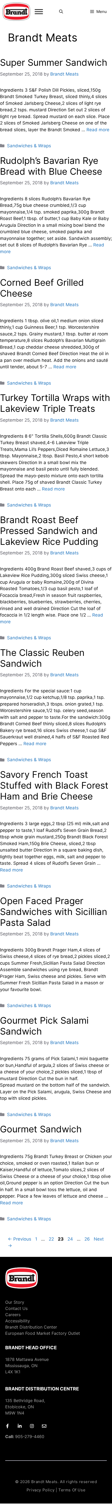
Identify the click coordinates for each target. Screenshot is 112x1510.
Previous (19, 1239)
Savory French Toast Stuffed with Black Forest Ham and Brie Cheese (54, 785)
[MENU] (39, 12)
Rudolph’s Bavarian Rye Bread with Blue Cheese (51, 166)
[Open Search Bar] (61, 11)
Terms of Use (71, 1489)
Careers (13, 1314)
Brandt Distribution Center (31, 1327)
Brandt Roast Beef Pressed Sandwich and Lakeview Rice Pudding (49, 530)
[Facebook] (7, 1426)
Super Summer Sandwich (53, 62)
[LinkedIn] (19, 1426)
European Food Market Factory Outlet (42, 1333)
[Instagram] (32, 1426)
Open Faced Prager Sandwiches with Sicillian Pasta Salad (53, 911)
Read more (97, 129)
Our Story (14, 1302)
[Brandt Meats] (16, 11)
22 (51, 1239)
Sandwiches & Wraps (29, 145)
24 (70, 1239)
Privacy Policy (40, 1489)
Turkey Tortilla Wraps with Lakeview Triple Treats (55, 403)
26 (87, 1239)
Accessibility (17, 1320)
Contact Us (16, 1308)
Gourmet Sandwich (41, 1129)
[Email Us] (44, 1426)
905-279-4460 (24, 1436)
